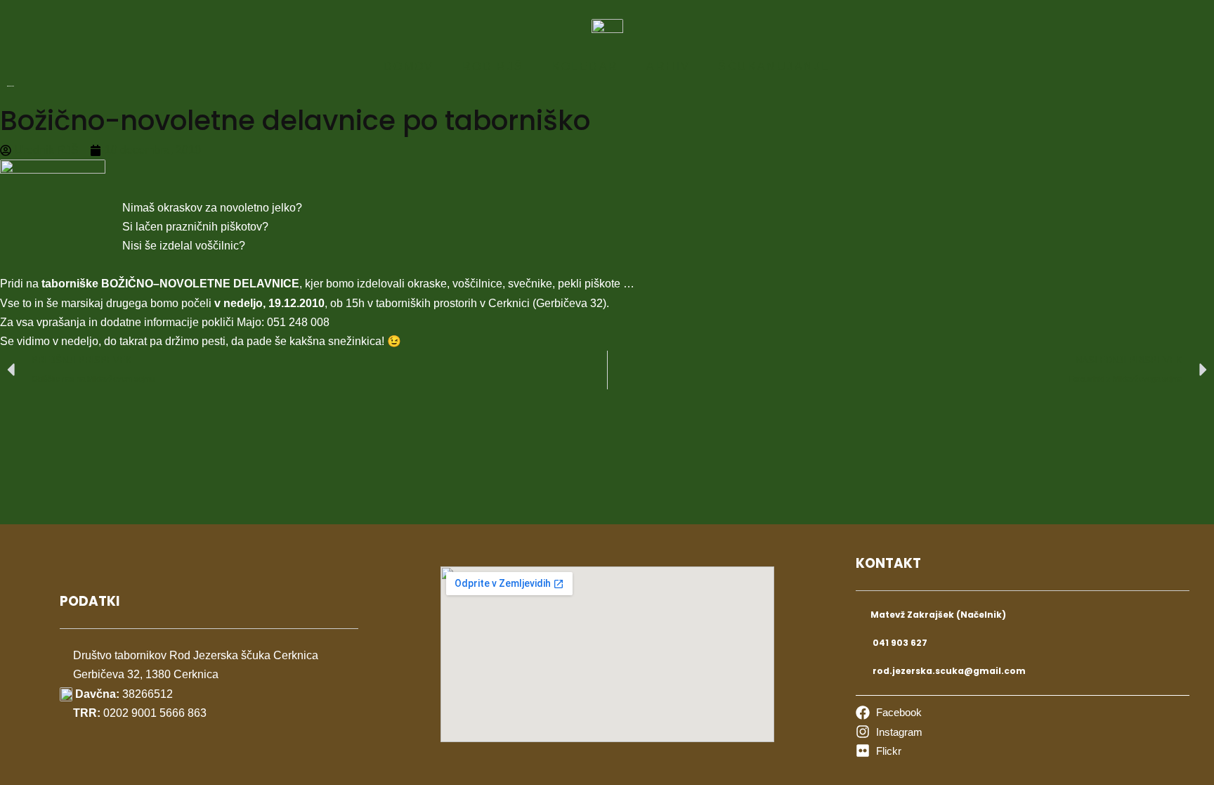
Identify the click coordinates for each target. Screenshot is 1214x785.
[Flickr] (878, 750)
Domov (409, 66)
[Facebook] (889, 712)
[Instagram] (889, 731)
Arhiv (668, 66)
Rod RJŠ (493, 66)
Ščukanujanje (774, 66)
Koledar (585, 66)
